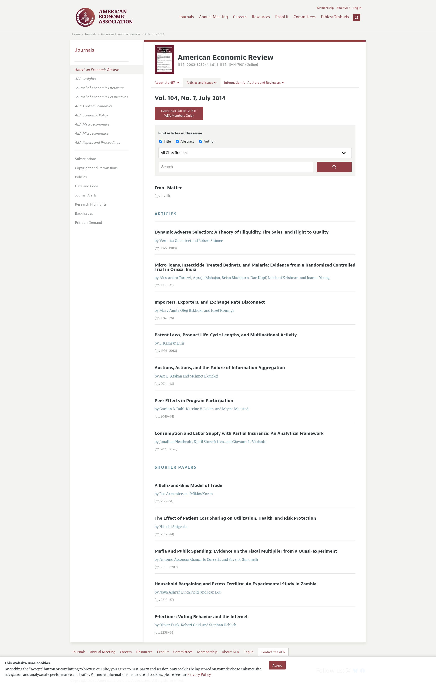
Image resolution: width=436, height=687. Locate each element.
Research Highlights (91, 204)
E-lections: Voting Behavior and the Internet (201, 616)
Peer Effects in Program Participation (194, 400)
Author (209, 141)
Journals (186, 16)
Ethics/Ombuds (335, 16)
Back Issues (84, 213)
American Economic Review (120, 34)
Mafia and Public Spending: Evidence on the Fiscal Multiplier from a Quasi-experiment (246, 551)
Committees (305, 16)
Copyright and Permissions (96, 168)
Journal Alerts (86, 195)
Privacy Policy (199, 675)
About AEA (343, 8)
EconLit (282, 16)
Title (167, 141)
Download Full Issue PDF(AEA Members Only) (178, 113)
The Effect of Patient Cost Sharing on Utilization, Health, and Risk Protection (235, 518)
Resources (261, 16)
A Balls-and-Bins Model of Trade (188, 485)
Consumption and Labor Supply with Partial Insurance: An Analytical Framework (239, 433)
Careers (240, 16)
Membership (325, 8)
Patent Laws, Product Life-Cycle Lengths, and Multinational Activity (226, 335)
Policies (81, 177)
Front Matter (168, 188)
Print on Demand (88, 222)
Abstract (187, 141)
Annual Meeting (213, 16)
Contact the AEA (273, 652)
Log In (357, 8)
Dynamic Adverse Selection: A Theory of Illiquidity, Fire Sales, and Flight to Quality (242, 232)
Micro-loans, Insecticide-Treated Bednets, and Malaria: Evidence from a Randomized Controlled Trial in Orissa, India (255, 267)
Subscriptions (86, 159)
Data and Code (86, 186)
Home (76, 34)
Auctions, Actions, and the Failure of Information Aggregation (220, 367)
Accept (277, 665)
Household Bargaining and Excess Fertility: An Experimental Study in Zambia (236, 584)
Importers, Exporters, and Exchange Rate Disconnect (210, 302)
